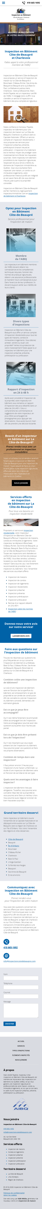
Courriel (7, 992)
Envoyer (9, 1024)
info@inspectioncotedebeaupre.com (20, 961)
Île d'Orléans (13, 846)
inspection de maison (27, 1201)
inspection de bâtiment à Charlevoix (21, 194)
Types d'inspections (21, 1050)
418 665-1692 (11, 947)
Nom (6, 974)
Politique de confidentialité (14, 1193)
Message (7, 1001)
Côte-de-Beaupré (15, 839)
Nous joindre (21, 483)
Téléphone (8, 983)
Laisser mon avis (21, 636)
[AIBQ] (21, 1111)
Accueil (21, 1041)
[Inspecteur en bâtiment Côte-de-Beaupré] (21, 14)
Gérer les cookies (10, 1195)
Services (21, 1046)
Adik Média (22, 1199)
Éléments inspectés (21, 1055)
